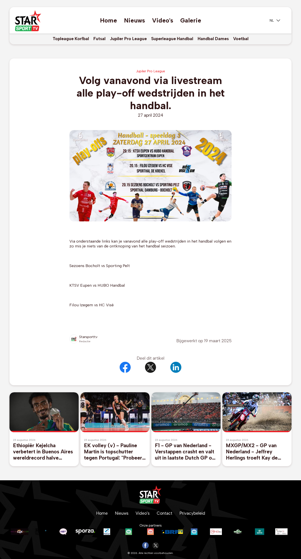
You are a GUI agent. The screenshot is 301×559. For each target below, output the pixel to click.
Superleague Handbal (172, 38)
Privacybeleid (192, 513)
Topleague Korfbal (71, 38)
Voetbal (241, 38)
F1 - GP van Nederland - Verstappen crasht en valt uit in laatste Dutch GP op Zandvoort (185, 451)
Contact (164, 513)
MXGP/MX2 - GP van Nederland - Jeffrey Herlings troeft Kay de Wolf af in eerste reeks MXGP (252, 451)
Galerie (190, 20)
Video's (162, 20)
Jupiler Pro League (128, 38)
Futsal (99, 38)
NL (271, 20)
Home (108, 20)
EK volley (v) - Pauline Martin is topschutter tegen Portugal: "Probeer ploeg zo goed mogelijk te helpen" (114, 451)
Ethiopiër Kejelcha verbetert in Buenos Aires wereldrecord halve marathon (43, 451)
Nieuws (134, 20)
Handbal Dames (213, 38)
